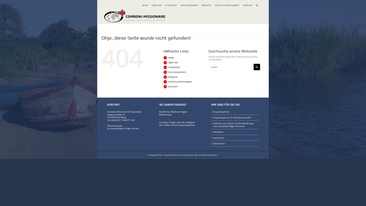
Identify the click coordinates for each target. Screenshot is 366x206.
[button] (257, 5)
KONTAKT (173, 86)
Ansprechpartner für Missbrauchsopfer (232, 117)
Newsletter (218, 132)
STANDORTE (174, 67)
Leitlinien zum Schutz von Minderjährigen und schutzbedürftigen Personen (233, 125)
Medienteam (165, 114)
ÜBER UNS (173, 62)
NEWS (171, 57)
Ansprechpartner (187, 125)
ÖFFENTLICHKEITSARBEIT (180, 81)
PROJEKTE (173, 77)
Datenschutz (219, 143)
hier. (137, 128)
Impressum (218, 137)
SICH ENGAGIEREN (177, 72)
